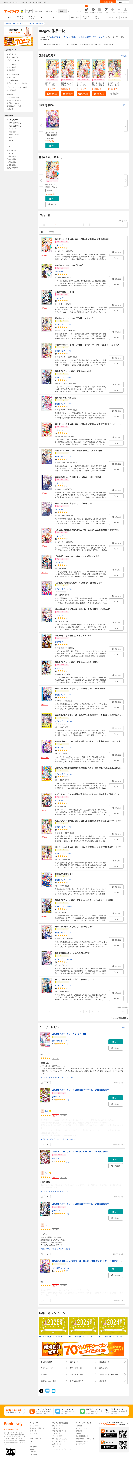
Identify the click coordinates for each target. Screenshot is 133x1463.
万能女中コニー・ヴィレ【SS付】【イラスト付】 (75, 318)
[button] (52, 93)
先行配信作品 (11, 90)
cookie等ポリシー (82, 1441)
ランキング (34, 1433)
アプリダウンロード (59, 1431)
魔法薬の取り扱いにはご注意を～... (51, 134)
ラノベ (64, 17)
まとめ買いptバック (14, 80)
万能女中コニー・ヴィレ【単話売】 (69, 265)
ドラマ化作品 (11, 67)
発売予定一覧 (11, 54)
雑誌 (10, 137)
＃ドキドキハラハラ (67, 1077)
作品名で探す (11, 156)
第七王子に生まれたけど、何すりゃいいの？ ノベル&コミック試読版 (84, 900)
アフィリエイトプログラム (61, 1449)
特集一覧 (10, 94)
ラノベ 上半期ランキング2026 (80, 1336)
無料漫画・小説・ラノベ (38, 1428)
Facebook (33, 1454)
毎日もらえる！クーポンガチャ (18, 83)
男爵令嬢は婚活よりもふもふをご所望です (72, 953)
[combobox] (45, 11)
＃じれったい (61, 1139)
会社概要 (79, 1425)
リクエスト (56, 1446)
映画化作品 (11, 70)
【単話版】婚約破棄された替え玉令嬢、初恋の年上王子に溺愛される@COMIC (87, 529)
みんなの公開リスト (14, 100)
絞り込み (29, 11)
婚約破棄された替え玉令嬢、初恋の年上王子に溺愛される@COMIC (82, 609)
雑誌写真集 (97, 17)
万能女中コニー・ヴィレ (59, 37)
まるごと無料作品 (13, 74)
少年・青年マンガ (20, 17)
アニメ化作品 (11, 64)
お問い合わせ (57, 1444)
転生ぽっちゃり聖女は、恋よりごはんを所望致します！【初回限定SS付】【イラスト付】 (91, 820)
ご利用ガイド (124, 17)
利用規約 (79, 1433)
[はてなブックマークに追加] (53, 1392)
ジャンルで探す (12, 150)
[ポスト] (41, 1391)
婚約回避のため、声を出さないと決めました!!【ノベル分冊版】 (81, 688)
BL (42, 17)
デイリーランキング (14, 60)
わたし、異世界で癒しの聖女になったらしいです (75, 979)
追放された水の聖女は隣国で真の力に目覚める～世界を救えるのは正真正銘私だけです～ (91, 767)
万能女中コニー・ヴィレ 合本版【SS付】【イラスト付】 (79, 450)
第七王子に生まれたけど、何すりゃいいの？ (89, 37)
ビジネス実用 (86, 17)
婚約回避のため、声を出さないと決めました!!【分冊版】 (78, 476)
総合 (9, 17)
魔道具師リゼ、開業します (66, 397)
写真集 (11, 140)
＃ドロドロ (71, 1139)
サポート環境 (57, 1436)
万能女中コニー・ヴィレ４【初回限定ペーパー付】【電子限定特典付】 (81, 1089)
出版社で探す (11, 165)
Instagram (33, 1446)
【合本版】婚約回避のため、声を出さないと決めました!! (78, 582)
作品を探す (56, 1428)
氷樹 (46, 1111)
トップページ (34, 1425)
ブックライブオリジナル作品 (17, 87)
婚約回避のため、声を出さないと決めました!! (74, 503)
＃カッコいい (46, 1248)
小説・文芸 (75, 17)
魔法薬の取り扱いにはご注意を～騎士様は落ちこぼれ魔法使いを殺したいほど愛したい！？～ (93, 741)
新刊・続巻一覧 (12, 57)
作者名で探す (11, 159)
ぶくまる (10, 109)
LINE (32, 1441)
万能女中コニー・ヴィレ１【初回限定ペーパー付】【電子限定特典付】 (81, 1203)
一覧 (124, 55)
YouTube (33, 1452)
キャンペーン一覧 (13, 97)
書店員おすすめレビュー (15, 103)
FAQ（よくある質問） (60, 1438)
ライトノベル (13, 128)
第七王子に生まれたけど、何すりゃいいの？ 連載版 (77, 662)
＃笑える (56, 1077)
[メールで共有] (47, 1392)
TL (53, 17)
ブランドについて (82, 1428)
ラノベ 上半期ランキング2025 (50, 1336)
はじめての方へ (114, 17)
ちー (46, 1173)
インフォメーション (59, 1441)
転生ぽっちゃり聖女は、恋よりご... (51, 85)
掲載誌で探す (11, 162)
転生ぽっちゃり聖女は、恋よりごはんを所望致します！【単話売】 (82, 239)
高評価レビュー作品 (14, 106)
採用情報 (79, 1431)
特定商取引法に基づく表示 (85, 1438)
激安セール (11, 77)
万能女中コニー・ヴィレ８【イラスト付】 (69, 1033)
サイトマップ (80, 1444)
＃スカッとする (46, 1077)
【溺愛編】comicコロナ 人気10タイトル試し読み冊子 (77, 556)
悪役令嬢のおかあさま (64, 873)
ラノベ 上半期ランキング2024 (110, 1336)
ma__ (47, 1225)
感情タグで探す (12, 168)
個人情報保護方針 (82, 1436)
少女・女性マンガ (31, 17)
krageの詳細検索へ (120, 1018)
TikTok (32, 1449)
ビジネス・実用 (14, 134)
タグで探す (11, 153)
